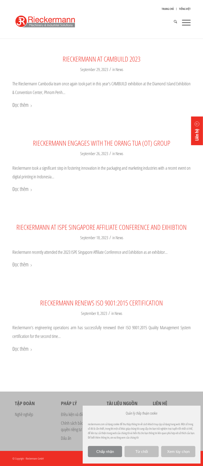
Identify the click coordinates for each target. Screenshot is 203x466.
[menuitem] (168, 9)
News (119, 69)
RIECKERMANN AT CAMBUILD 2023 (101, 59)
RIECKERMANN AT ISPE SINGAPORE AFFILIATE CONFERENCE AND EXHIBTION (101, 227)
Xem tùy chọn (178, 451)
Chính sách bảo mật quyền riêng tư (75, 426)
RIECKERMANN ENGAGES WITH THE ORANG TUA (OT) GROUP (101, 143)
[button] (197, 130)
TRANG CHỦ (168, 9)
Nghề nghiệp (24, 414)
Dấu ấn (66, 438)
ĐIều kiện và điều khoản (78, 414)
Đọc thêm (20, 104)
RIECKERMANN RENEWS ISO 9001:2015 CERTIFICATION (101, 302)
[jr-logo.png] (50, 22)
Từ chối (141, 451)
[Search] (173, 22)
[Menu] (184, 22)
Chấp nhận (105, 451)
